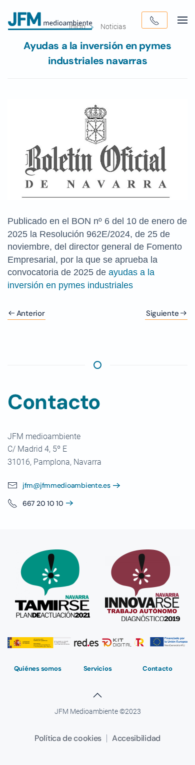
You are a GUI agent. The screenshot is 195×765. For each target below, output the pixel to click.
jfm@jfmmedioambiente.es (66, 485)
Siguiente (162, 313)
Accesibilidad (136, 738)
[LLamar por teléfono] (155, 20)
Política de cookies (68, 738)
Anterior (30, 313)
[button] (183, 20)
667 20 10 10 (43, 503)
